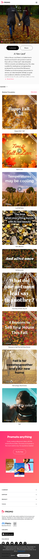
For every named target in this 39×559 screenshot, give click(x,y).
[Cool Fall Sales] (19, 189)
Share (26, 48)
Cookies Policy (21, 551)
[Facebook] (6, 524)
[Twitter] (16, 543)
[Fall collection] (19, 228)
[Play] (19, 24)
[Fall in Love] (19, 151)
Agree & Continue (23, 555)
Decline (13, 555)
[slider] (1, 41)
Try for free (19, 452)
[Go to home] (6, 2)
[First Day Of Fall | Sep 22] (19, 290)
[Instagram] (15, 524)
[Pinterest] (25, 543)
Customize (12, 48)
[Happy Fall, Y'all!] (19, 112)
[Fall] (19, 405)
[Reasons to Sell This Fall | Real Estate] (19, 328)
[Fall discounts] (19, 258)
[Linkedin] (20, 543)
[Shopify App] (19, 534)
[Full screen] (36, 39)
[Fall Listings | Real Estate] (19, 367)
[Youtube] (12, 543)
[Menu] (36, 2)
